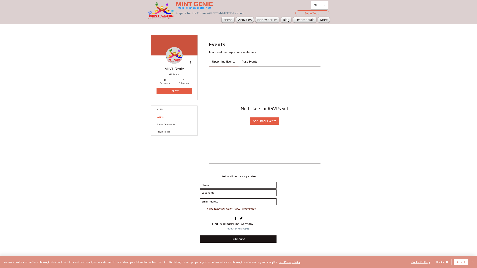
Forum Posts (163, 131)
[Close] (472, 262)
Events (160, 117)
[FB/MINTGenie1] (235, 218)
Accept (461, 262)
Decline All (442, 262)
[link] (223, 61)
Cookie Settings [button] (420, 262)
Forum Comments (166, 124)
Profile (160, 109)
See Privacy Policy (289, 262)
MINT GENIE (194, 4)
